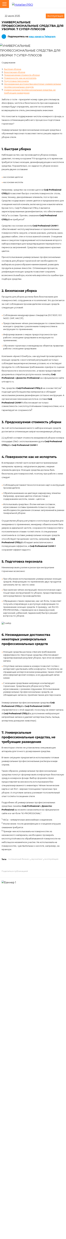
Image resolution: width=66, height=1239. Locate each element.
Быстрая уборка (12, 69)
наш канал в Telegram (42, 36)
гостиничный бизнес (18, 859)
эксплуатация (51, 859)
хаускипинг (37, 859)
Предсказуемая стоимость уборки (22, 75)
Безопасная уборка (14, 72)
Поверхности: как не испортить (20, 78)
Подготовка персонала (16, 81)
